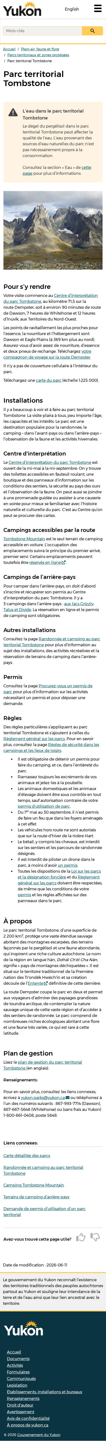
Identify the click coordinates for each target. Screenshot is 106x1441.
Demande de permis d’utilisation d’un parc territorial (44, 1211)
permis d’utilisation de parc (44, 806)
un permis (67, 865)
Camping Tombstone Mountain (33, 1185)
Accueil (9, 49)
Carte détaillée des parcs (26, 1155)
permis (24, 895)
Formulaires (18, 1372)
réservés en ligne (45, 562)
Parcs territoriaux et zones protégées (38, 55)
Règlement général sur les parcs (34, 738)
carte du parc (48, 380)
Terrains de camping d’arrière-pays (36, 1197)
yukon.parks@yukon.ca (43, 1097)
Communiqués (21, 1378)
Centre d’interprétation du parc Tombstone (50, 462)
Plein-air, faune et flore (40, 49)
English (72, 9)
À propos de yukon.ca (27, 1425)
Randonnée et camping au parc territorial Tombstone (43, 1170)
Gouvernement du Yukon (38, 1435)
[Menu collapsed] (97, 9)
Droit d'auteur (20, 1405)
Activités (15, 1365)
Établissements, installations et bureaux (44, 1392)
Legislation (17, 1385)
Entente (35, 983)
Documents (18, 1358)
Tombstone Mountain (24, 539)
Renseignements (23, 1398)
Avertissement (20, 1412)
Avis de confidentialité (28, 1418)
